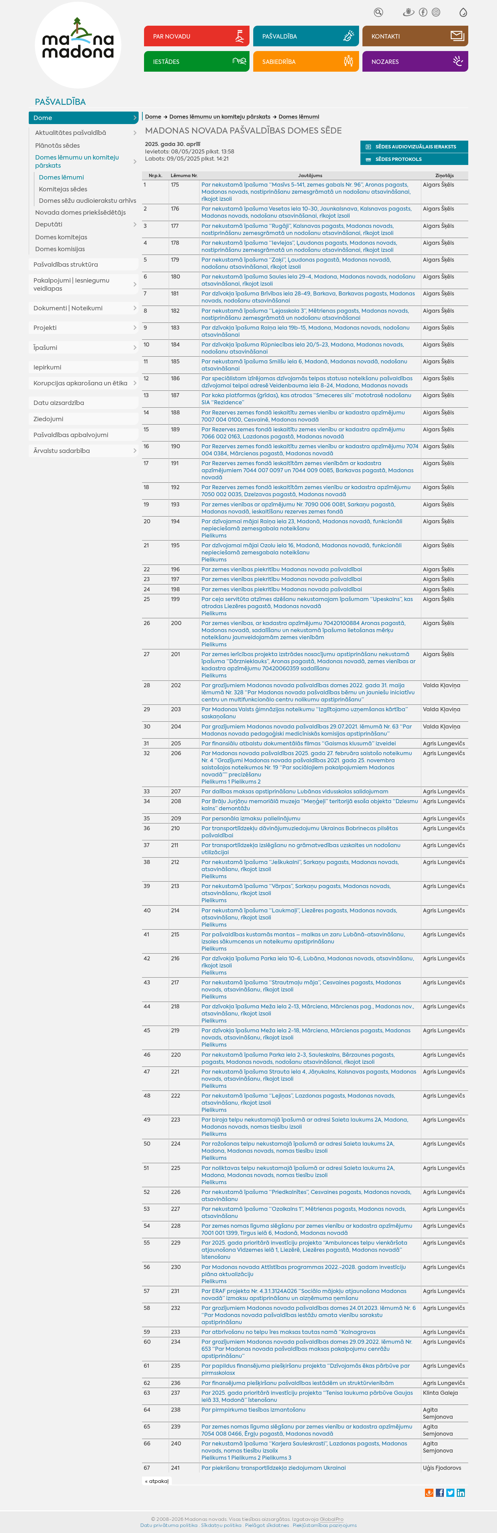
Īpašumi (45, 348)
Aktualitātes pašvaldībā (70, 133)
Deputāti (48, 224)
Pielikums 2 (246, 781)
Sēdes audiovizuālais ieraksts (416, 146)
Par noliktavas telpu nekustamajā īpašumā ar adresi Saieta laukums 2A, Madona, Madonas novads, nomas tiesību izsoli (298, 1172)
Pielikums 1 (216, 781)
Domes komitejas (61, 237)
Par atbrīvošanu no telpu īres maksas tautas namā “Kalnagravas (289, 1332)
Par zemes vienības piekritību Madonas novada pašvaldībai (282, 569)
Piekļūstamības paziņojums (325, 1525)
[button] (463, 12)
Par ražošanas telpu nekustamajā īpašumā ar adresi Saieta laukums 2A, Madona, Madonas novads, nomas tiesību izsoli (298, 1147)
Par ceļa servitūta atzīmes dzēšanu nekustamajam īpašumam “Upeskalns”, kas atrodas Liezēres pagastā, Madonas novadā (307, 603)
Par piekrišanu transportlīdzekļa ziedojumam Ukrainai (274, 1467)
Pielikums (214, 535)
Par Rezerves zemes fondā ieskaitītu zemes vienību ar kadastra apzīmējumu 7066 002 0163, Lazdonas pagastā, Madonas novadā (303, 433)
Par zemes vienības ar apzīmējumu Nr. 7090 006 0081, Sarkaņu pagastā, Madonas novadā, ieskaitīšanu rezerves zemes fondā (299, 508)
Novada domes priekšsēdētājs (80, 213)
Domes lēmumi (61, 177)
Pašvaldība (60, 101)
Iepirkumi (47, 367)
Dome (42, 118)
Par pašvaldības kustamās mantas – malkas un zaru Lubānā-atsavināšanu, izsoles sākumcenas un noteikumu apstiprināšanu (303, 938)
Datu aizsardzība (58, 403)
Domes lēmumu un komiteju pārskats (77, 161)
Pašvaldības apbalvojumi (70, 435)
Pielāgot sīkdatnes (267, 1525)
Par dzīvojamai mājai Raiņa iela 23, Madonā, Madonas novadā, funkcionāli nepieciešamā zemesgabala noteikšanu (302, 525)
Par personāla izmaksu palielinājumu (251, 818)
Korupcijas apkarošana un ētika (80, 383)
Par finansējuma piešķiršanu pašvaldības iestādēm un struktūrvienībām (298, 1383)
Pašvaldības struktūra (65, 265)
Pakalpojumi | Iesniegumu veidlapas (71, 285)
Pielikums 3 (276, 1457)
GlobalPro (332, 1519)
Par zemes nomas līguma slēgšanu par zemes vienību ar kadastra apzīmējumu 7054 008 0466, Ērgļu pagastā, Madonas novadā (307, 1430)
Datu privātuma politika (169, 1525)
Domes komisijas (60, 249)
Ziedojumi (48, 419)
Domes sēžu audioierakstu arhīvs (87, 201)
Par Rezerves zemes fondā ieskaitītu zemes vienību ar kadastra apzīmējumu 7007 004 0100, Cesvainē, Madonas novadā (303, 416)
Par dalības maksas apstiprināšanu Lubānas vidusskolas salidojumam (295, 791)
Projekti (44, 328)
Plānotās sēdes (57, 146)
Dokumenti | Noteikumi (67, 308)
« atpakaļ (157, 1481)
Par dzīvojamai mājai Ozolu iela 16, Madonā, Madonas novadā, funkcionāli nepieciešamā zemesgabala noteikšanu (302, 549)
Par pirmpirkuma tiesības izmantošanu (254, 1409)
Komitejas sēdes (63, 189)
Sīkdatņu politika (221, 1525)
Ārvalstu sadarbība (61, 451)
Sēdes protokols (399, 159)
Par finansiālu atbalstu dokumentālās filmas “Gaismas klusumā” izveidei (299, 743)
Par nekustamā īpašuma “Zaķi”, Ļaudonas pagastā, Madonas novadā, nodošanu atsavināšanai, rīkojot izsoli (296, 263)
